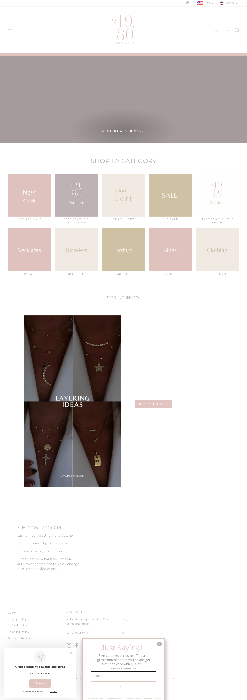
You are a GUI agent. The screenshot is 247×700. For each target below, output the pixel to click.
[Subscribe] (122, 632)
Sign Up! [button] (123, 686)
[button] (159, 644)
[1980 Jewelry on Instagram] (69, 645)
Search (12, 612)
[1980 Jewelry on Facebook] (76, 645)
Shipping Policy (18, 631)
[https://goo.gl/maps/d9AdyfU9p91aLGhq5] (123, 550)
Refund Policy (17, 625)
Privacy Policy (17, 619)
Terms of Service (19, 638)
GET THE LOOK (153, 404)
